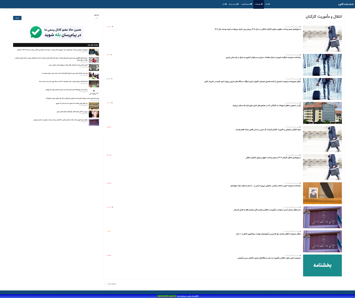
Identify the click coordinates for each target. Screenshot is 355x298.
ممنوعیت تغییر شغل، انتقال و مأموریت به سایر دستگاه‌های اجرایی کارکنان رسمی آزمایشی (269, 258)
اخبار (224, 4)
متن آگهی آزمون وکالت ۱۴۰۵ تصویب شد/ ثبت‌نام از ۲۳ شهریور (71, 103)
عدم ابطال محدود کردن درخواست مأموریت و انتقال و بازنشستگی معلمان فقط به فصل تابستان (267, 209)
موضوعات (258, 4)
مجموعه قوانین (246, 4)
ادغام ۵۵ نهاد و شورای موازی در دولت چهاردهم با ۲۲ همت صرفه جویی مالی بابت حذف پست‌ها (63, 81)
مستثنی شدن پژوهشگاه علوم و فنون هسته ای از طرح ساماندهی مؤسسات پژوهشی (66, 90)
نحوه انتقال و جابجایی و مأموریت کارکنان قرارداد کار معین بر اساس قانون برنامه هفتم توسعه (268, 129)
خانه (266, 4)
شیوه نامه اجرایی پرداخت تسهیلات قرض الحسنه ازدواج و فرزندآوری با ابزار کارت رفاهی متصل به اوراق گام (72, 98)
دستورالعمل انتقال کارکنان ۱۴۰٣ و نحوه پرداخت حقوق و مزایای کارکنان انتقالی (273, 157)
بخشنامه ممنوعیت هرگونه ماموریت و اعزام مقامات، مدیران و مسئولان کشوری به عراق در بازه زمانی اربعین (263, 57)
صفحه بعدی (112, 283)
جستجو (96, 15)
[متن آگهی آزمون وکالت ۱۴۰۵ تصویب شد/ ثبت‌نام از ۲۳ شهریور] (94, 105)
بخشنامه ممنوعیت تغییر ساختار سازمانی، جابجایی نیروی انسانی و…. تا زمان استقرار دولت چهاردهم (266, 185)
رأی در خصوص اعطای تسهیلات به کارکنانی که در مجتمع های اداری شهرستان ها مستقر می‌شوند (267, 105)
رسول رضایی (296, 27)
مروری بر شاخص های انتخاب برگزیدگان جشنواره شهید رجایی (72, 112)
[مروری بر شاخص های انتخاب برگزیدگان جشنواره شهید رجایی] (94, 114)
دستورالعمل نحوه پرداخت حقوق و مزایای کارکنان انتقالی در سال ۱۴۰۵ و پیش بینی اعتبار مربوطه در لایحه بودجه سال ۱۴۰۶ (258, 29)
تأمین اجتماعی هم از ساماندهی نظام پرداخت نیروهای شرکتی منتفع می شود (68, 65)
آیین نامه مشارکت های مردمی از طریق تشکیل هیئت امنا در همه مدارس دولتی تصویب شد (64, 73)
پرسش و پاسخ (233, 4)
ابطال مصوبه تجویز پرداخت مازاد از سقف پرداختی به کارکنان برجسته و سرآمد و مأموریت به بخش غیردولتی (60, 120)
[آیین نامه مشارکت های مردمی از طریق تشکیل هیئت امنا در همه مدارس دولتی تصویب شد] (94, 75)
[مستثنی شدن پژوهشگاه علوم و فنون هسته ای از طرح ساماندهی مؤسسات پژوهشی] (94, 92)
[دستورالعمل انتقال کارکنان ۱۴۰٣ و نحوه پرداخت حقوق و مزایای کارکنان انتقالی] (322, 167)
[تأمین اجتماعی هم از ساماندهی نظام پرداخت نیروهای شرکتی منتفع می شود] (94, 67)
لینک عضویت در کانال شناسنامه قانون (167, 296)
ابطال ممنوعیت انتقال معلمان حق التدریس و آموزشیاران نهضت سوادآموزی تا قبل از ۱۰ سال (268, 233)
